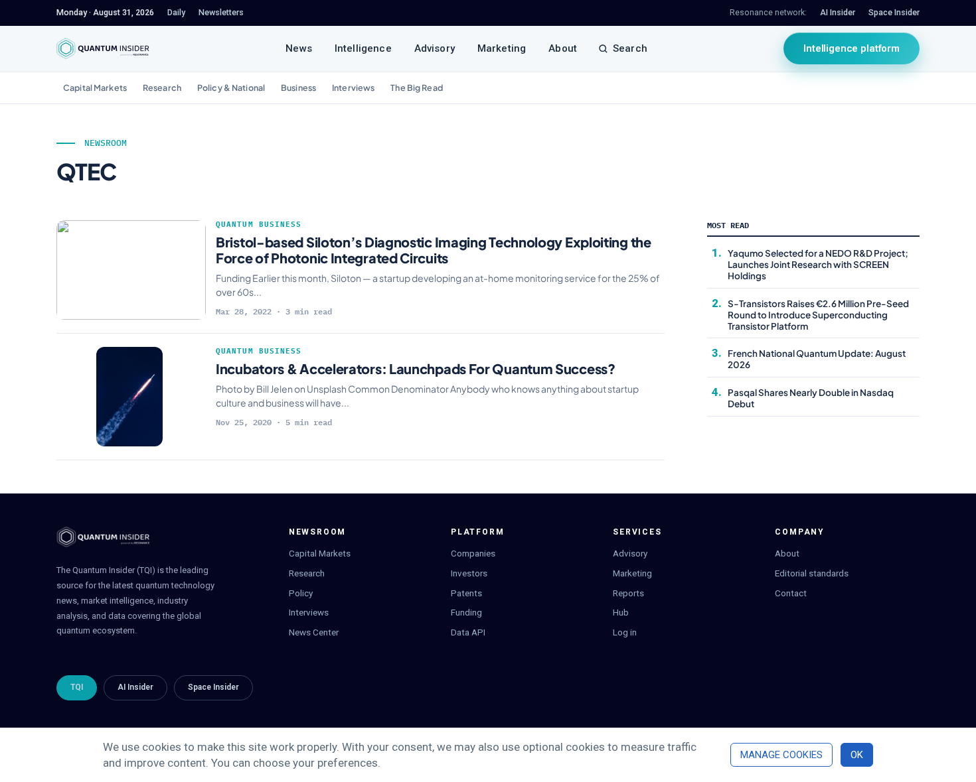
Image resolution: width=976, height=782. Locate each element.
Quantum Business (259, 224)
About (562, 48)
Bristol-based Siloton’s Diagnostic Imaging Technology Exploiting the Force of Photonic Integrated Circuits (433, 249)
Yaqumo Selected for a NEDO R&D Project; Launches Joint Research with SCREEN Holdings (818, 264)
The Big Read (416, 87)
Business (298, 87)
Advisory (434, 48)
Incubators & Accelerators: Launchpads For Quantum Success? (415, 368)
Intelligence (363, 48)
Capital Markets (95, 87)
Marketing (501, 48)
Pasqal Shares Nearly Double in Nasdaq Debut (811, 398)
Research (162, 87)
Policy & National (231, 87)
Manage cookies (781, 755)
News (298, 48)
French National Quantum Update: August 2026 (817, 359)
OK (857, 755)
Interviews (353, 87)
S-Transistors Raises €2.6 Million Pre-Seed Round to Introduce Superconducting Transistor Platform (818, 315)
